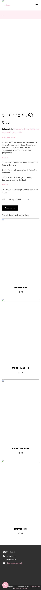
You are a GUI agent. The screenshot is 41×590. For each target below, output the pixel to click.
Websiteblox (35, 587)
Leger (4, 132)
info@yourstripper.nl (14, 563)
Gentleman (34, 129)
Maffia (9, 132)
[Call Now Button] (5, 585)
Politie (19, 132)
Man (14, 132)
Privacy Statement (21, 588)
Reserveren (10, 208)
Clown (26, 129)
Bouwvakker (18, 129)
